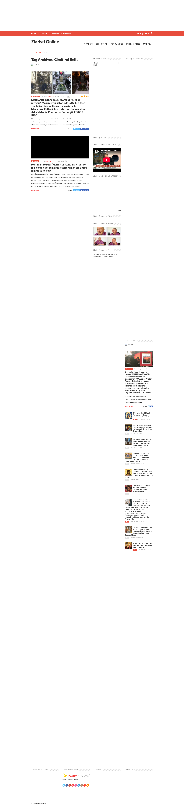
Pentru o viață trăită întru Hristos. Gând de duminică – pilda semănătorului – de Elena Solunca (142, 428)
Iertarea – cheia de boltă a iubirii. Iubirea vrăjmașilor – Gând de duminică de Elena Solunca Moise (142, 442)
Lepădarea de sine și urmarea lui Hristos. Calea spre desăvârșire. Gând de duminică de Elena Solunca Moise (139, 473)
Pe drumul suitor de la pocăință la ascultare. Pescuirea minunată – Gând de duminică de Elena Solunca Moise (137, 457)
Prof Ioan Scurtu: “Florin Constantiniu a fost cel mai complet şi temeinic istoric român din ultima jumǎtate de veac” (59, 167)
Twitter (77, 129)
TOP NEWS (88, 44)
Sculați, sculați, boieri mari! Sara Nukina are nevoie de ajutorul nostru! (142, 545)
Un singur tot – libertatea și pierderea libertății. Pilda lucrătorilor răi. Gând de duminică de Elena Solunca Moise (138, 531)
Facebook (85, 129)
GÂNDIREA (147, 44)
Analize (129, 369)
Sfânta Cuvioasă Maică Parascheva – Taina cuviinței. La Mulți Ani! (141, 415)
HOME (34, 34)
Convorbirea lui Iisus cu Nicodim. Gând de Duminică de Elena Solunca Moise (141, 488)
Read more (35, 129)
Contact (43, 34)
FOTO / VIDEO (117, 44)
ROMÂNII (104, 44)
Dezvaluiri (37, 96)
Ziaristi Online (45, 41)
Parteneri (67, 34)
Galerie (36, 161)
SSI (97, 44)
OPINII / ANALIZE (133, 44)
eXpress (51, 96)
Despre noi (55, 34)
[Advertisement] (92, 15)
